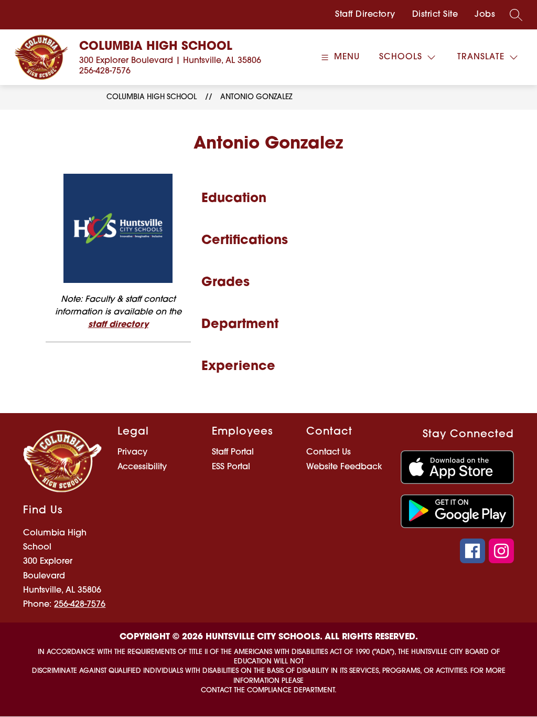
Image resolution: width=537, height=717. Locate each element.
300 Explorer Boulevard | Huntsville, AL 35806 (170, 61)
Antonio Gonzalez (256, 97)
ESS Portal (231, 467)
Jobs (485, 14)
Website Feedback (344, 467)
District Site (435, 14)
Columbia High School (151, 97)
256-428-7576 (105, 71)
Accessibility (142, 467)
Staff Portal (233, 452)
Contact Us (328, 452)
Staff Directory (365, 14)
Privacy (132, 452)
